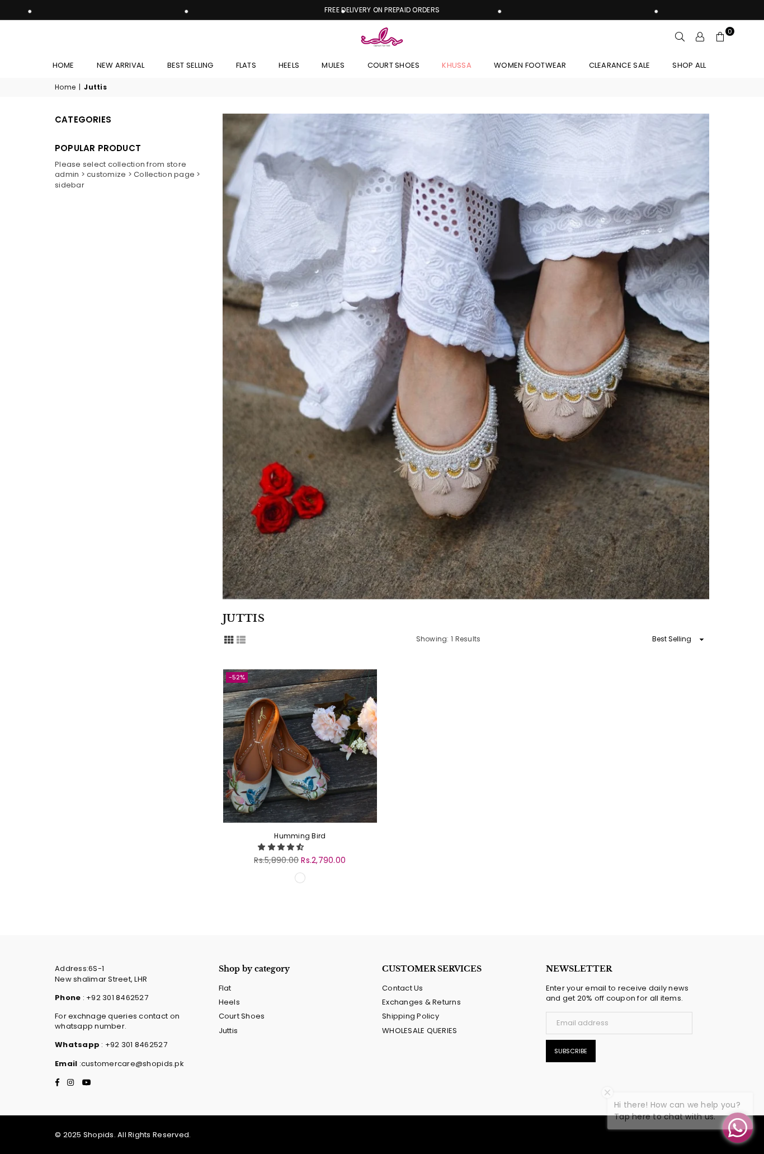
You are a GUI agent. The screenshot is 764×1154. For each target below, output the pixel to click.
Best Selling (190, 65)
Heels (229, 1002)
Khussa (456, 65)
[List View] (241, 639)
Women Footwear (530, 65)
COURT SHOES (393, 65)
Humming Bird (300, 836)
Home (63, 65)
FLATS (246, 65)
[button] (282, 847)
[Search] (680, 37)
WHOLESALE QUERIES (419, 1030)
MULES (333, 65)
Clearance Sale (619, 65)
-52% (237, 677)
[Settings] (700, 37)
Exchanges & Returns (421, 1002)
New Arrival (121, 65)
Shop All (689, 65)
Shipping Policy (410, 1016)
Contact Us (402, 988)
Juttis (228, 1030)
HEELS (289, 65)
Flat (225, 988)
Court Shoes (242, 1016)
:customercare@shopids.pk (130, 1063)
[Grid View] (229, 639)
